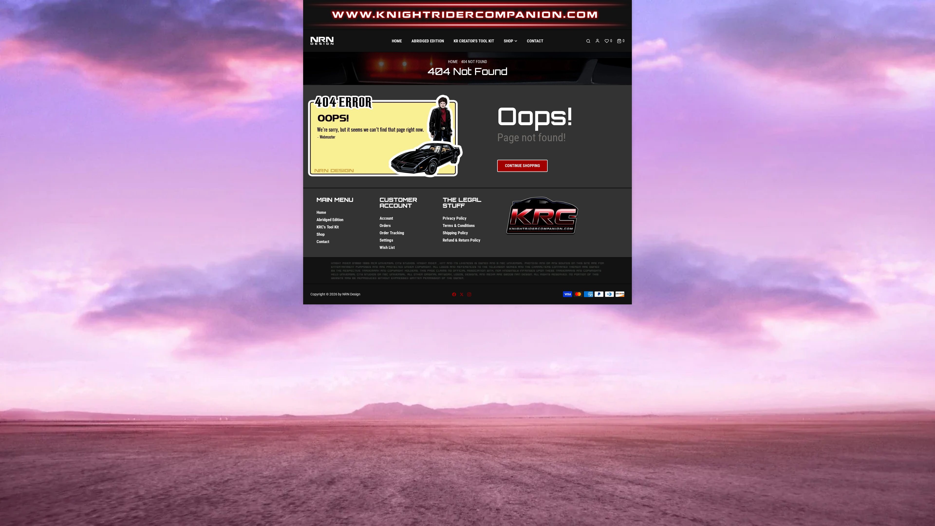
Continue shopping (522, 165)
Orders (385, 225)
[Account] (597, 40)
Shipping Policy (455, 232)
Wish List (387, 247)
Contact (323, 241)
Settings (386, 240)
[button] (621, 41)
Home (453, 61)
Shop (321, 234)
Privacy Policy (455, 218)
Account (386, 218)
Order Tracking (392, 232)
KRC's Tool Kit (328, 227)
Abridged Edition (330, 219)
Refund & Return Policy (461, 240)
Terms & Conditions (459, 225)
